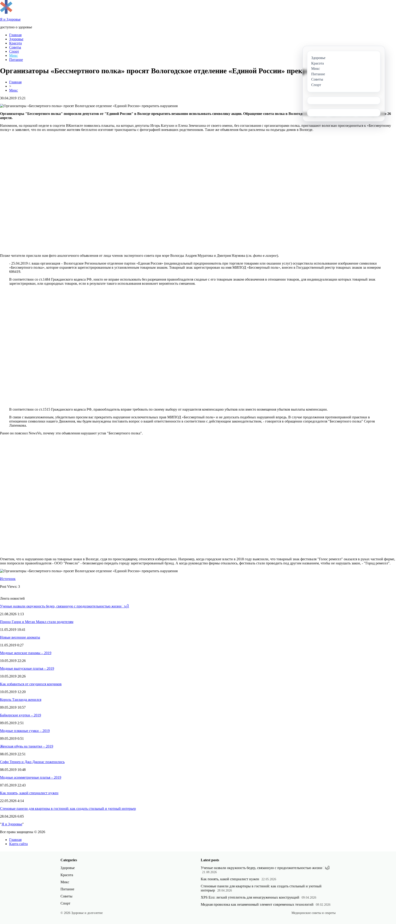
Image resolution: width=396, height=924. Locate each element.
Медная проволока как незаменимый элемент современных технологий (257, 904)
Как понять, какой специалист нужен (29, 793)
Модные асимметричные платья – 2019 (30, 777)
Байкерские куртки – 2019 (20, 715)
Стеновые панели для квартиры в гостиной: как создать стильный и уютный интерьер (68, 808)
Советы (15, 47)
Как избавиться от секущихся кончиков (31, 684)
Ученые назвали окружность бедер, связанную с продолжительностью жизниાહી (64, 606)
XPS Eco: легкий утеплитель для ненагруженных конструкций (250, 897)
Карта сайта (18, 844)
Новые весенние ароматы (20, 637)
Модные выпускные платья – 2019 (27, 668)
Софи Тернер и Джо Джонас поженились (32, 762)
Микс (13, 55)
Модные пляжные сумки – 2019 (25, 731)
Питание (16, 60)
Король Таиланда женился (20, 700)
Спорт (14, 51)
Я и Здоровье (12, 824)
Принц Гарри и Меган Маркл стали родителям (36, 622)
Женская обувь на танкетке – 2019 (26, 746)
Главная (15, 35)
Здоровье (16, 39)
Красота (15, 43)
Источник (8, 579)
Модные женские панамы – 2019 (25, 653)
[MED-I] (6, 12)
